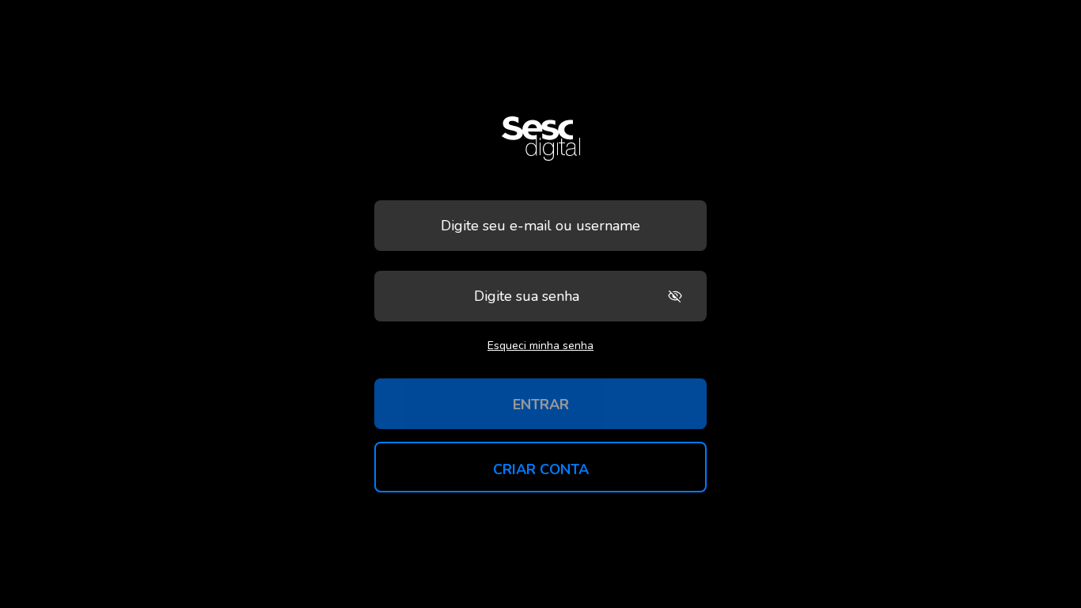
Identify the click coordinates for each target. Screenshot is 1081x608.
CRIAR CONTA (541, 469)
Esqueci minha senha (540, 345)
